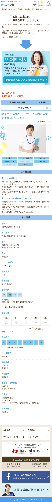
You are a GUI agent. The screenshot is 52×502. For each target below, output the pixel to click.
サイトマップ (33, 437)
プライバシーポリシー (11, 437)
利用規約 (31, 430)
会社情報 (6, 430)
